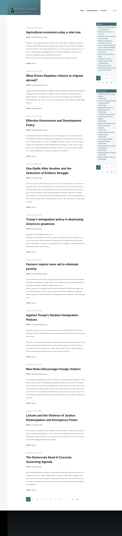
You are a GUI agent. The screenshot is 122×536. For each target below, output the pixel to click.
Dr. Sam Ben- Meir (37, 178)
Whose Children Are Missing (106, 157)
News (34, 63)
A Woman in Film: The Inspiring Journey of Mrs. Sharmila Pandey (105, 61)
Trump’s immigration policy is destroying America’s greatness (106, 125)
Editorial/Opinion (37, 108)
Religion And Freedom (104, 65)
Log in (115, 10)
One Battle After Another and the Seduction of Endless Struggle (106, 116)
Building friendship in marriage (107, 152)
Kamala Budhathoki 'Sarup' (40, 37)
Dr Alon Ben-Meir (37, 228)
